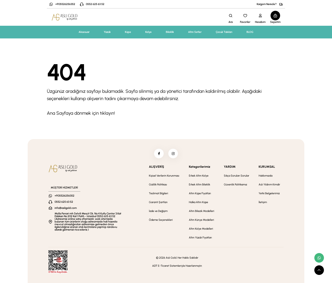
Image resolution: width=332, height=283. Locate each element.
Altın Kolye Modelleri (201, 228)
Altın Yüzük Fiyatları (200, 237)
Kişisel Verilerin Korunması (164, 175)
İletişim (263, 202)
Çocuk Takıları (224, 32)
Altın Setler (195, 32)
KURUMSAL (267, 166)
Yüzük (107, 32)
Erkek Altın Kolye (198, 175)
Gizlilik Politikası (158, 184)
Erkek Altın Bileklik (199, 184)
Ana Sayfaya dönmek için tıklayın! (81, 113)
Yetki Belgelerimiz (269, 193)
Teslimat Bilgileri (158, 193)
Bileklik (170, 32)
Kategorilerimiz (199, 166)
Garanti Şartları (158, 202)
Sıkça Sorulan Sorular (236, 175)
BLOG (250, 32)
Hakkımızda (265, 175)
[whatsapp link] (319, 258)
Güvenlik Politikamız (235, 184)
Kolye (148, 32)
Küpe (128, 32)
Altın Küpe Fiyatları (200, 193)
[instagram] (173, 153)
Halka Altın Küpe (198, 202)
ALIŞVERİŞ (156, 166)
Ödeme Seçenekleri (161, 220)
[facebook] (159, 153)
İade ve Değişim (158, 211)
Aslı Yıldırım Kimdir (269, 184)
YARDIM (230, 166)
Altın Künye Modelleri (201, 220)
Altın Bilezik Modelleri (201, 211)
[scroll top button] (319, 270)
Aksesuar (84, 32)
